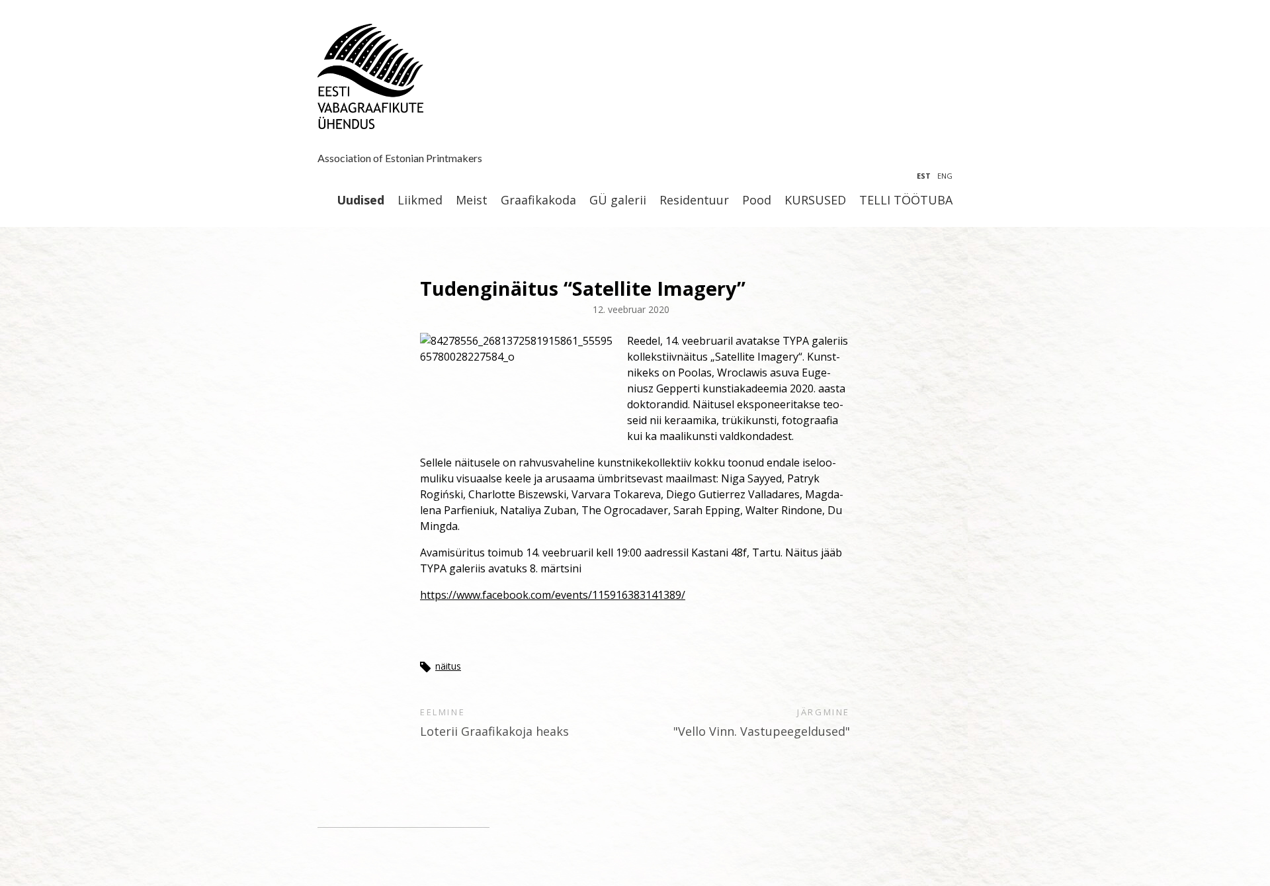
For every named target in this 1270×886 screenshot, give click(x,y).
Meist (471, 200)
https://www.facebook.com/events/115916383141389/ (552, 595)
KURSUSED (815, 200)
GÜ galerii (617, 200)
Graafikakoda (538, 200)
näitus (448, 666)
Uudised (360, 200)
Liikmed (420, 200)
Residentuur (694, 200)
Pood (756, 200)
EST (924, 176)
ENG (944, 176)
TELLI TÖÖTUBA (905, 200)
